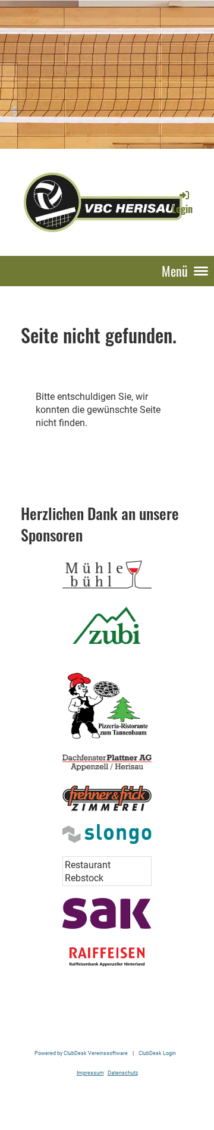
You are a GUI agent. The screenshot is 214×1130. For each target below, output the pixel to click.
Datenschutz (123, 1072)
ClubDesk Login (157, 1053)
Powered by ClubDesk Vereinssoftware (81, 1053)
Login (182, 209)
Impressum (90, 1072)
